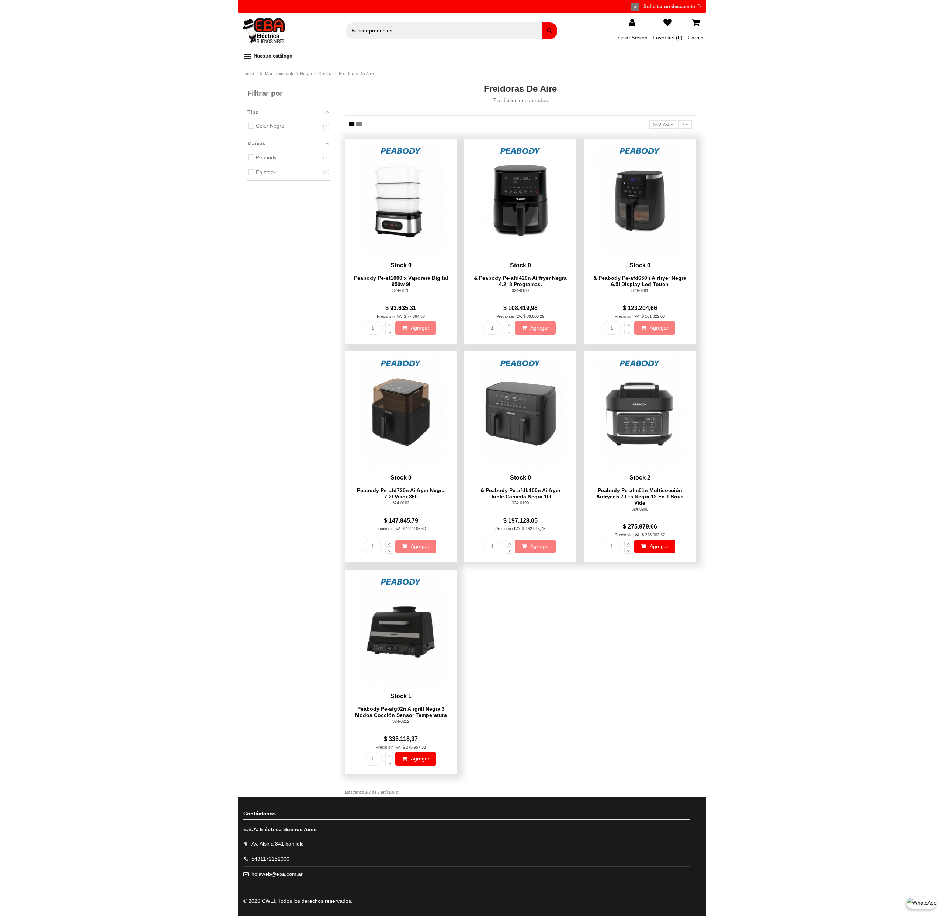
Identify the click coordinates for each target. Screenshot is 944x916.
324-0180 (520, 290)
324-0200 (639, 509)
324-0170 (400, 290)
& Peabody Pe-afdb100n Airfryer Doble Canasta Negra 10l (520, 493)
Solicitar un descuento (670, 6)
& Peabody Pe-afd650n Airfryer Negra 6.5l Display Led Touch (639, 281)
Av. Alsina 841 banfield (277, 844)
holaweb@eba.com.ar (277, 874)
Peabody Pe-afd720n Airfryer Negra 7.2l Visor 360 (401, 493)
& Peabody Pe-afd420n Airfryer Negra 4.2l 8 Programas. (520, 281)
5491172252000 (270, 859)
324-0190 (520, 503)
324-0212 (400, 721)
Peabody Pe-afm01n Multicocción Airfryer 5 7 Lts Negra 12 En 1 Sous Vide (640, 496)
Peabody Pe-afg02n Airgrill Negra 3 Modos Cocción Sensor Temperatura (401, 712)
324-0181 (639, 290)
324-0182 (400, 503)
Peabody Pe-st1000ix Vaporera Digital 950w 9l (401, 281)
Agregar (420, 328)
